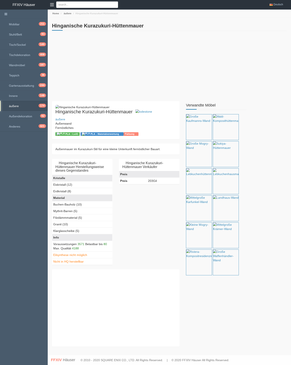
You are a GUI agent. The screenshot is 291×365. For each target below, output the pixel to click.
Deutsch (278, 4)
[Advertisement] (116, 67)
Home (55, 13)
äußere (67, 13)
